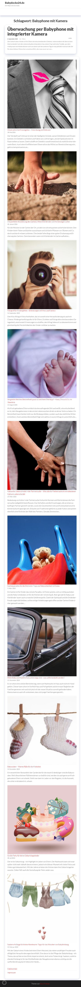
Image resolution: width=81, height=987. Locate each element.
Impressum (11, 972)
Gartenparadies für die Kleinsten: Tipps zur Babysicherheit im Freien (33, 586)
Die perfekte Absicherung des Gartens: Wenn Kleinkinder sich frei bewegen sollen (38, 222)
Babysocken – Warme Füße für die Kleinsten (24, 766)
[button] (4, 982)
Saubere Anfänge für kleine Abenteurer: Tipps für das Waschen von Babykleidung (38, 944)
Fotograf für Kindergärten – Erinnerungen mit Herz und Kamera (31, 310)
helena (23, 39)
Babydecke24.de (14, 2)
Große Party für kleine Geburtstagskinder (23, 855)
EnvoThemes (45, 984)
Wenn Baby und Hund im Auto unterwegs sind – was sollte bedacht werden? (35, 678)
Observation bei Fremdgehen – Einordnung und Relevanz (29, 130)
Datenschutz (12, 969)
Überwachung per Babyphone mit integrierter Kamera (40, 31)
